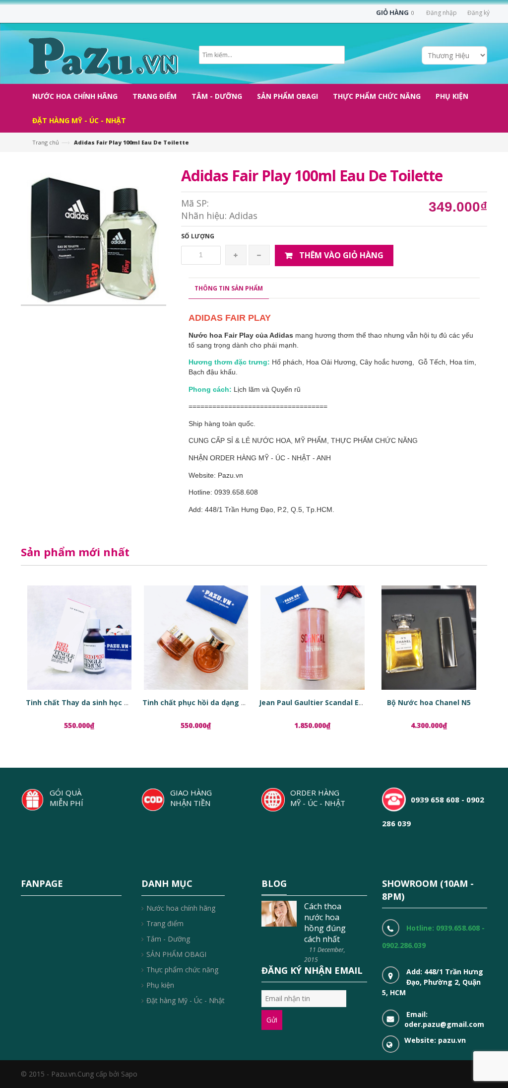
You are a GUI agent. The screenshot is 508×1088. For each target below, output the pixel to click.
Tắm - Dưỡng (168, 938)
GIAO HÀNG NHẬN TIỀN (191, 798)
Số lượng (197, 236)
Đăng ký (478, 12)
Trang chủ (45, 142)
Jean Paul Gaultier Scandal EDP (313, 702)
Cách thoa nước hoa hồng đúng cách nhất (325, 922)
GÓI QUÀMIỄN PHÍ (66, 798)
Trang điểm (165, 923)
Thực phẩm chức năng (182, 969)
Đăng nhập (441, 12)
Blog (274, 883)
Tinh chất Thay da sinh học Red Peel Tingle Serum (115, 702)
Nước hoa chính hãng (180, 908)
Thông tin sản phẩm (228, 288)
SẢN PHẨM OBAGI (176, 954)
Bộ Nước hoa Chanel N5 (429, 702)
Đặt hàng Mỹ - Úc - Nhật (185, 1000)
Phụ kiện (160, 985)
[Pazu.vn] (102, 55)
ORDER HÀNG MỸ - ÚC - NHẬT (317, 798)
